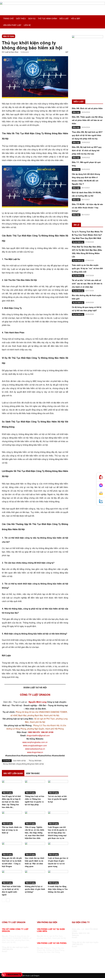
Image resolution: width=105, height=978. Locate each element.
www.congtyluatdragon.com (35, 745)
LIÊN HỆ (27, 25)
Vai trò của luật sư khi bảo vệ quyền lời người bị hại (57, 799)
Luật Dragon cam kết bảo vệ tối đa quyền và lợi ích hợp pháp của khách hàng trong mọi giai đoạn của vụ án (57, 832)
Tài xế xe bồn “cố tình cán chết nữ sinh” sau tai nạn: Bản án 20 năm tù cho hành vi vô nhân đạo (87, 283)
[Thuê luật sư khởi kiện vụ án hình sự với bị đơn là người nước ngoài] (12, 877)
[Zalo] (101, 501)
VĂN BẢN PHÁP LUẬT (12, 25)
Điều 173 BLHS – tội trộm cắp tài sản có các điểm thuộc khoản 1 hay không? (87, 207)
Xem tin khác (33, 773)
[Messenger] (101, 485)
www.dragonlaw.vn (35, 752)
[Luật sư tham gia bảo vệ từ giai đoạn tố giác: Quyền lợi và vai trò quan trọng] (58, 849)
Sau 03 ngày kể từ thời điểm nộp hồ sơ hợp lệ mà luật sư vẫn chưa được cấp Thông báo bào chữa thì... (11, 801)
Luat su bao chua (11, 52)
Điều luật (76, 112)
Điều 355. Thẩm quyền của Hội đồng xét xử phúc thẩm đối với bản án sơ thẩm (87, 120)
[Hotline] (101, 477)
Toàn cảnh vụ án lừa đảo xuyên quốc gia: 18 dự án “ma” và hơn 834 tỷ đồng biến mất (87, 268)
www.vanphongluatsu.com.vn (35, 742)
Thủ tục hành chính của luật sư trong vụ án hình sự (12, 830)
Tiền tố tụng (8, 36)
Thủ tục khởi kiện (35, 760)
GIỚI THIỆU (21, 18)
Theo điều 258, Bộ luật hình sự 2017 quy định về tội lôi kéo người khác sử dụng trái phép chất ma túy (87, 135)
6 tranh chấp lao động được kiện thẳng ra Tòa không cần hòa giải (58, 889)
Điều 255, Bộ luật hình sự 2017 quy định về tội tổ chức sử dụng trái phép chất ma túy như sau (86, 150)
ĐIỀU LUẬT (64, 18)
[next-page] (8, 900)
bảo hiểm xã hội (19, 760)
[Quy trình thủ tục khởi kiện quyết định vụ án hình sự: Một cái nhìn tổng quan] (35, 849)
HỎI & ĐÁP (75, 18)
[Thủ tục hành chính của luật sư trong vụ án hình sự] (12, 818)
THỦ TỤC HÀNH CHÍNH (47, 18)
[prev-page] (3, 900)
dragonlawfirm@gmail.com (38, 735)
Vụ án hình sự (78, 242)
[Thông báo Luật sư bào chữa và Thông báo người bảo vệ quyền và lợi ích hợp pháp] (35, 787)
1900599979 (13, 974)
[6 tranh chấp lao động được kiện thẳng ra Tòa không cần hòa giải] (58, 877)
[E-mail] (101, 493)
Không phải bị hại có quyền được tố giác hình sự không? (35, 889)
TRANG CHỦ (8, 18)
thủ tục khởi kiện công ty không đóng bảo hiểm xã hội (23, 764)
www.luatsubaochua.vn (35, 748)
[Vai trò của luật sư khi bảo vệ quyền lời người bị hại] (58, 787)
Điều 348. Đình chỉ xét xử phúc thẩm (87, 108)
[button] (100, 18)
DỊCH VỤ (31, 18)
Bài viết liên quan (13, 773)
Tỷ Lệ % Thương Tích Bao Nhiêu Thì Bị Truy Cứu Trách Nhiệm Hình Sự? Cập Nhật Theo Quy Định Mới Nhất (87, 234)
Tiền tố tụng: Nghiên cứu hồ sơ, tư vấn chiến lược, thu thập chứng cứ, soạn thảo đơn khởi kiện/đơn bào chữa (34, 832)
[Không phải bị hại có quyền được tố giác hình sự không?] (35, 877)
